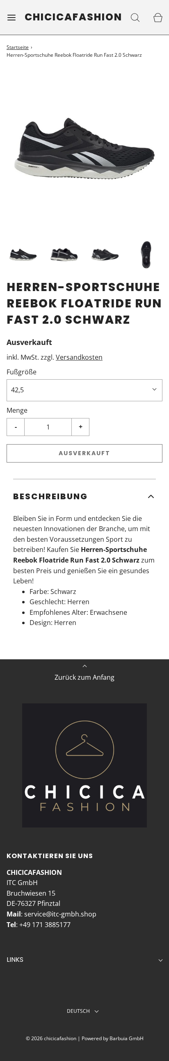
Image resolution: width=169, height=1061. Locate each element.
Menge (17, 410)
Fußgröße (22, 371)
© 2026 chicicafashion (51, 1038)
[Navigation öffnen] (11, 17)
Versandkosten (79, 357)
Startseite (18, 47)
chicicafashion (73, 17)
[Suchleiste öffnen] (135, 17)
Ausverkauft (84, 453)
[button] (23, 254)
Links (15, 959)
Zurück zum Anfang (84, 677)
